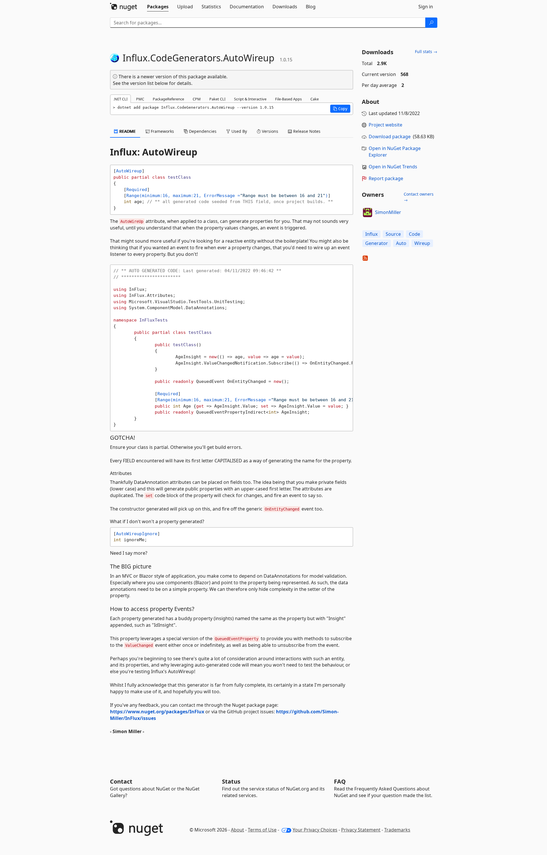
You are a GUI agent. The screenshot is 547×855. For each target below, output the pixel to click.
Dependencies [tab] (202, 131)
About (237, 830)
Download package (390, 136)
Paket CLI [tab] (217, 99)
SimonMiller (388, 212)
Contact (121, 781)
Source (393, 234)
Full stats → (426, 51)
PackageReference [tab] (168, 99)
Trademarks (397, 830)
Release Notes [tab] (306, 131)
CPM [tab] (197, 99)
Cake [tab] (314, 99)
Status (231, 781)
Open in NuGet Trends (393, 166)
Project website (385, 125)
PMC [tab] (140, 99)
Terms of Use (262, 830)
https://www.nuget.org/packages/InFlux (157, 711)
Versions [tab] (269, 131)
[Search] (431, 22)
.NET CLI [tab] (120, 99)
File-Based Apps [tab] (288, 99)
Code (414, 234)
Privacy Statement (360, 830)
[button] (340, 109)
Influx (371, 234)
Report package (386, 178)
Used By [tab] (238, 131)
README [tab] (127, 131)
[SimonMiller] (367, 212)
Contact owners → (419, 196)
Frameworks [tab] (162, 131)
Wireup (422, 243)
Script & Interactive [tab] (250, 99)
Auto (401, 243)
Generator (376, 243)
